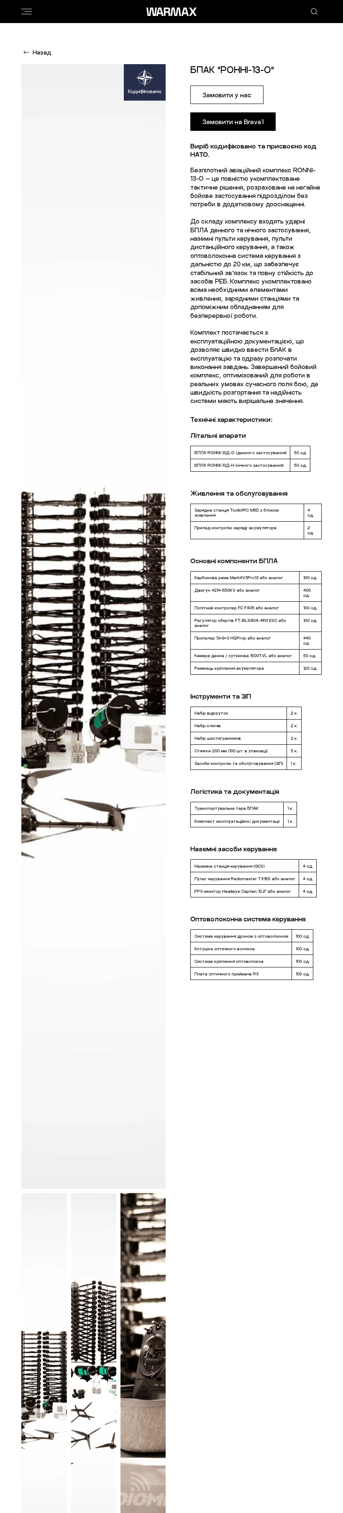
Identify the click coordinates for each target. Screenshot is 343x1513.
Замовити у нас (226, 95)
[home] (171, 12)
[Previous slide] (34, 1374)
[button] (26, 11)
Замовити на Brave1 (233, 121)
